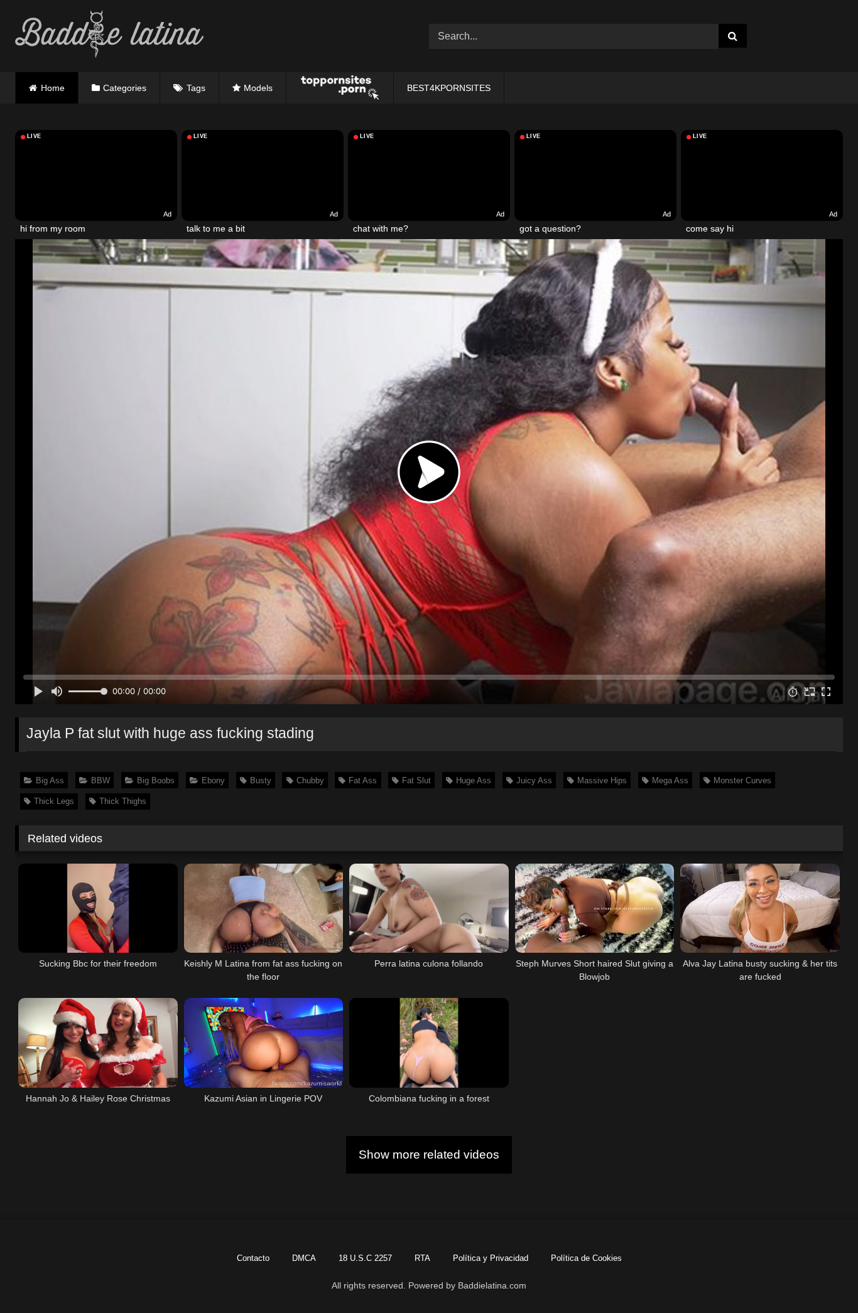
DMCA (304, 1258)
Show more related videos (429, 1154)
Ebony (213, 780)
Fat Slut (416, 780)
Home (53, 88)
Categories (124, 88)
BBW (100, 780)
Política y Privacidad (490, 1258)
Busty (260, 780)
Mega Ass (670, 780)
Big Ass (50, 780)
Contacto (253, 1258)
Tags (196, 88)
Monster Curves (742, 780)
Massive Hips (602, 780)
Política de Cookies (586, 1258)
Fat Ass (363, 780)
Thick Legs (54, 801)
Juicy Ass (534, 780)
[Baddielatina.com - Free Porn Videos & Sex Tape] (109, 36)
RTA (422, 1258)
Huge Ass (473, 780)
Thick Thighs (122, 801)
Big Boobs (156, 780)
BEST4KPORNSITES (449, 88)
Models (258, 88)
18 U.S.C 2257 (365, 1258)
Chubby (310, 780)
